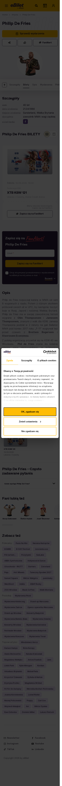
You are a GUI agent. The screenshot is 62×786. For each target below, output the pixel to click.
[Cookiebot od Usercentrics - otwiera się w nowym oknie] (43, 352)
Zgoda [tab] (9, 360)
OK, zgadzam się (30, 411)
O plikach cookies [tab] (46, 360)
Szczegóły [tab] (26, 360)
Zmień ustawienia (28, 421)
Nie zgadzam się (30, 431)
